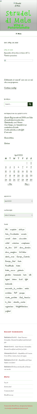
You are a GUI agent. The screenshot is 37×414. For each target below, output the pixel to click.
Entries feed (7, 387)
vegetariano (9, 306)
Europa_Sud (10, 261)
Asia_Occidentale (12, 234)
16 (31, 171)
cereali (7, 238)
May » (27, 184)
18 (10, 175)
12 (14, 171)
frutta (18, 265)
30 (31, 179)
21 (22, 175)
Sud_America (24, 297)
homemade (17, 274)
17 (6, 175)
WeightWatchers (22, 306)
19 (14, 175)
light (26, 279)
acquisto (13, 229)
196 (6, 229)
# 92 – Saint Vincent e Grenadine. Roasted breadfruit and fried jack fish (17, 339)
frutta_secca (10, 270)
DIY (15, 247)
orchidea (8, 293)
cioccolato (23, 238)
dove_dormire (25, 247)
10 (6, 171)
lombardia (8, 284)
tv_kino (8, 302)
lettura (14, 279)
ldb (30, 274)
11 (10, 171)
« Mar (10, 184)
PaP (15, 293)
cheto (15, 238)
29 (27, 179)
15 (27, 171)
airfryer (21, 229)
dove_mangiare (11, 252)
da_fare (8, 247)
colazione (15, 243)
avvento (24, 234)
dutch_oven (9, 256)
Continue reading (10, 88)
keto (25, 274)
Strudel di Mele (18, 17)
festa (19, 261)
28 (23, 179)
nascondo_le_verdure (13, 288)
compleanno (25, 243)
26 (14, 179)
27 (18, 179)
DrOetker (22, 252)
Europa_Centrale (23, 256)
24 (6, 179)
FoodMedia (9, 265)
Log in (6, 382)
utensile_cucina (19, 302)
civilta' (7, 243)
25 (10, 179)
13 (18, 171)
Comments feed (8, 391)
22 (27, 175)
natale (27, 288)
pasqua (22, 293)
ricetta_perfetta (11, 297)
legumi (7, 279)
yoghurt (8, 311)
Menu (19, 33)
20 (18, 175)
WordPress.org (8, 395)
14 (23, 171)
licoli (20, 279)
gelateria (21, 270)
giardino (8, 274)
